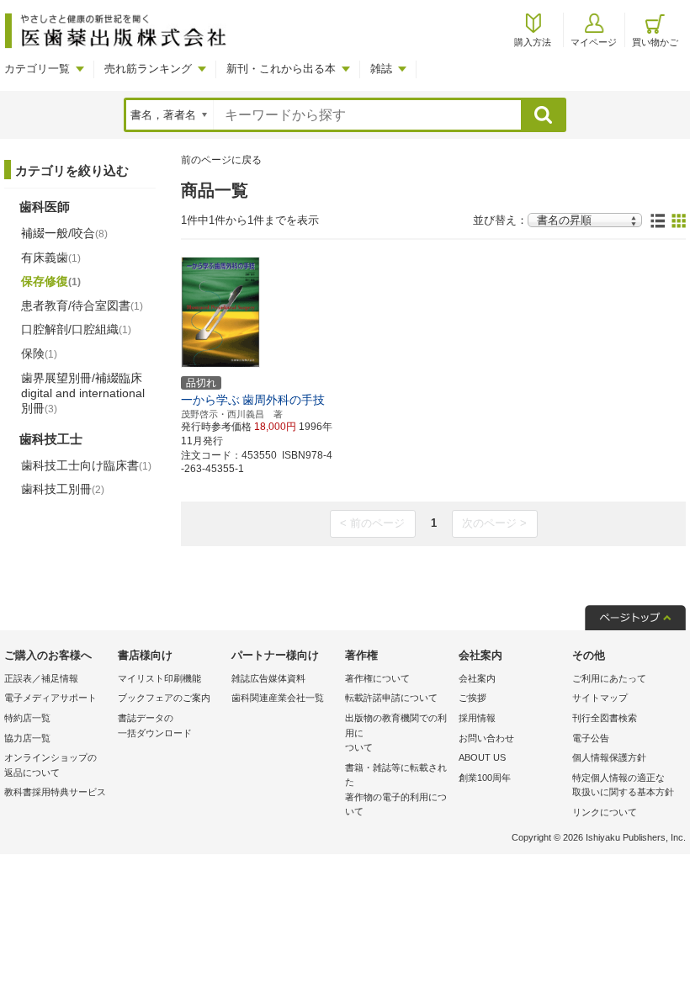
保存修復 (51, 281)
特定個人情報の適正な (623, 785)
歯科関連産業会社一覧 (277, 698)
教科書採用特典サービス (55, 792)
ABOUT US (482, 757)
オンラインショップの (50, 765)
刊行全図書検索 (604, 718)
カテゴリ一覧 (37, 68)
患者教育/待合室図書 (82, 305)
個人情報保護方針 (609, 757)
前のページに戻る (221, 160)
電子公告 (590, 738)
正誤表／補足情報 (41, 678)
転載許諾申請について (391, 698)
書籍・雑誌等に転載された (396, 789)
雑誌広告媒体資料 (268, 678)
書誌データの (155, 725)
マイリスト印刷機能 (159, 678)
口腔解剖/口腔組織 (76, 329)
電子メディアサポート (50, 698)
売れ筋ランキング (148, 68)
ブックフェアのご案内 (164, 698)
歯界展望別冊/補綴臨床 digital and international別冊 (83, 393)
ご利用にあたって (609, 678)
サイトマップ (600, 698)
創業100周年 (485, 778)
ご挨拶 (472, 698)
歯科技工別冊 (62, 489)
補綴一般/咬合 (64, 233)
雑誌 (381, 68)
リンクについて (604, 812)
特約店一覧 (27, 718)
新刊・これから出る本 (281, 68)
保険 (39, 353)
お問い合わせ (486, 738)
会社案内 (477, 678)
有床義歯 (51, 257)
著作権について (377, 678)
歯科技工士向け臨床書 (86, 465)
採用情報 (477, 718)
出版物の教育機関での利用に (396, 732)
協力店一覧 (27, 738)
